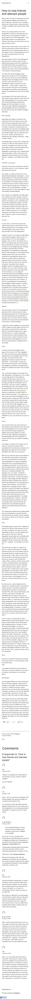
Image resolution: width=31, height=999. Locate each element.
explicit (4, 28)
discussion (5, 844)
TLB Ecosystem (21, 390)
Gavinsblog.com (6, 3)
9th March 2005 (6, 918)
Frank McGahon (6, 822)
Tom (12, 595)
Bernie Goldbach (6, 285)
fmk (3, 769)
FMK (15, 26)
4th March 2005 (6, 771)
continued (7, 115)
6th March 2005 (6, 876)
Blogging (17, 733)
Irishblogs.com (24, 298)
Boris (23, 595)
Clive (17, 595)
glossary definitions (19, 854)
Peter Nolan (13, 844)
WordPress (17, 993)
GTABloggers (16, 293)
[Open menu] (28, 3)
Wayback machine (20, 557)
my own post (11, 162)
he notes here (21, 452)
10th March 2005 (6, 953)
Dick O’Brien (17, 285)
